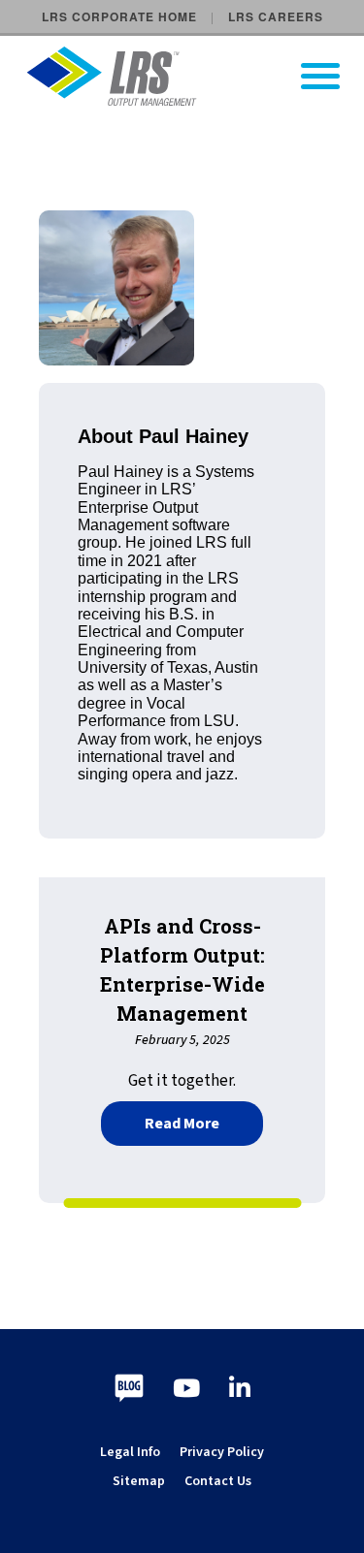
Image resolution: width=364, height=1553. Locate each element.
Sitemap (139, 1481)
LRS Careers (275, 16)
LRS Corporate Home (119, 16)
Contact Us (217, 1481)
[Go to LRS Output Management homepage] (194, 76)
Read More (204, 1121)
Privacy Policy (222, 1452)
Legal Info (130, 1452)
